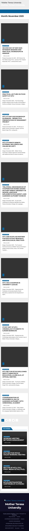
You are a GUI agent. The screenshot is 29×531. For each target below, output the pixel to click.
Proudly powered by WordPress (9, 513)
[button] (23, 11)
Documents (17, 528)
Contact (22, 528)
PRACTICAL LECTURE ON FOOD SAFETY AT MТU (13, 95)
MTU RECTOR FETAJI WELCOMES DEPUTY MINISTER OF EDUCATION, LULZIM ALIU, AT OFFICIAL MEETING (14, 374)
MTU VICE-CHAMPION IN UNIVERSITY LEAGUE (11, 283)
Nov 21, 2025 (6, 379)
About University (12, 516)
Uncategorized (6, 45)
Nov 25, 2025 (6, 124)
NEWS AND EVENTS (9, 528)
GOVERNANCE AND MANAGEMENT (12, 518)
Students (22, 518)
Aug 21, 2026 (7, 442)
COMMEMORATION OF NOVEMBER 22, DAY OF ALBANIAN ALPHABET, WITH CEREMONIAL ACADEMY (12, 400)
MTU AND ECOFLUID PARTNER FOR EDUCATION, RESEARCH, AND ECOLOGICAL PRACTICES (13, 238)
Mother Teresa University (13, 5)
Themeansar (14, 514)
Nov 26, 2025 (6, 55)
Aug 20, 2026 (7, 457)
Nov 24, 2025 (6, 198)
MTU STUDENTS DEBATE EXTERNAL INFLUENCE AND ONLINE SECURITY (12, 144)
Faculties (18, 516)
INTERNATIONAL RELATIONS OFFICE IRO (14, 523)
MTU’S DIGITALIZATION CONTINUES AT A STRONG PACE (13, 484)
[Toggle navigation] (26, 11)
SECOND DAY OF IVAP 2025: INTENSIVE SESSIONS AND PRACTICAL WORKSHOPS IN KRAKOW (12, 50)
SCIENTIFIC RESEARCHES (14, 521)
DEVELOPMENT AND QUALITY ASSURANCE (14, 525)
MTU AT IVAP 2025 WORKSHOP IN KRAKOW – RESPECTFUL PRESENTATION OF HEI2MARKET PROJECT (14, 119)
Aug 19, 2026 (7, 486)
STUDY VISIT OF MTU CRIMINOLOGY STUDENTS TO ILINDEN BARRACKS (13, 329)
